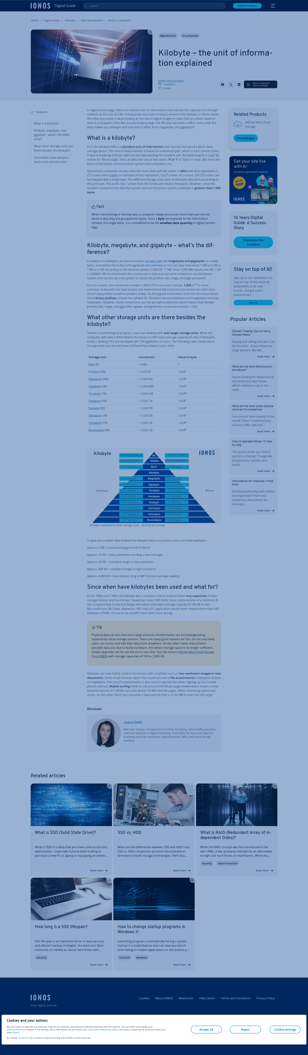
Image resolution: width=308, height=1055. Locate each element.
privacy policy (111, 1029)
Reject (16, 1032)
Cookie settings (285, 1030)
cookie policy (93, 1029)
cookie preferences (16, 1029)
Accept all (23, 1037)
